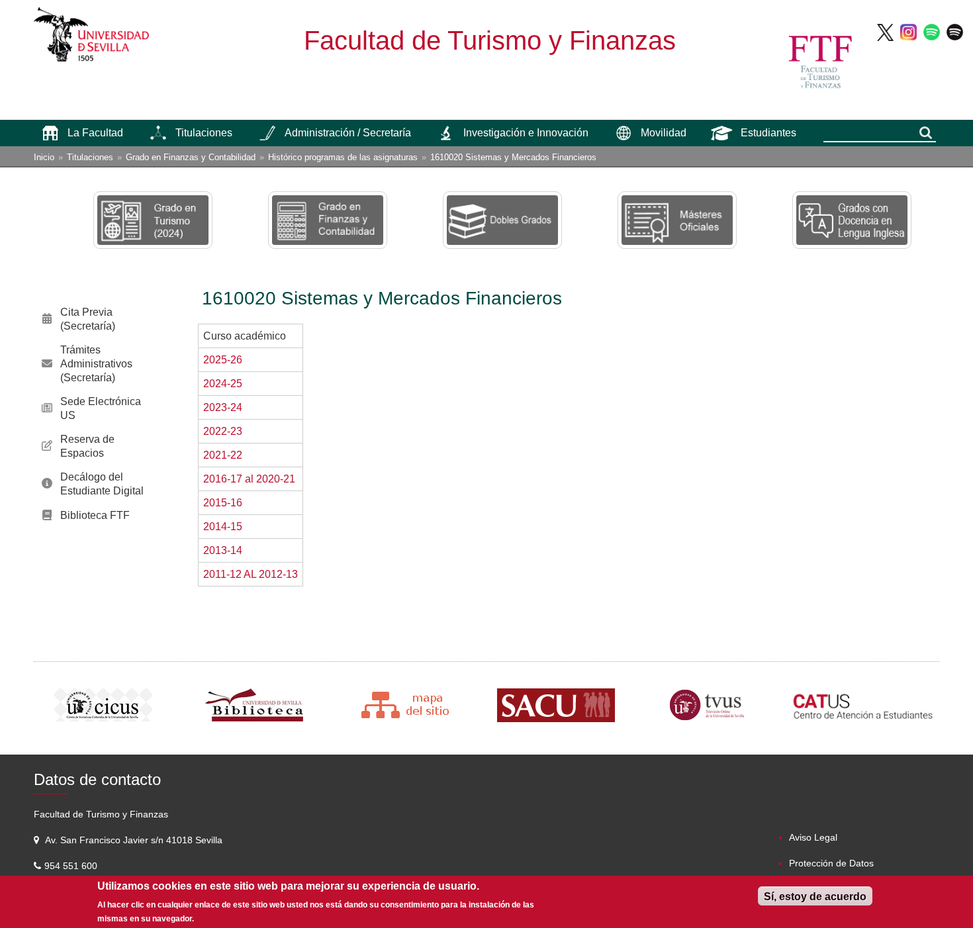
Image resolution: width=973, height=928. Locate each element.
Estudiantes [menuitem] (768, 132)
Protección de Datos (831, 863)
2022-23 (222, 431)
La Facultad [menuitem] (95, 132)
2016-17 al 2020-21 (249, 479)
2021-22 (222, 455)
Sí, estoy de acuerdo (815, 896)
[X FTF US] (885, 31)
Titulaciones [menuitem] (203, 132)
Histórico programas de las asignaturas (343, 157)
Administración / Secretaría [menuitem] (348, 132)
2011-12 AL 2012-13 (250, 574)
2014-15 (222, 526)
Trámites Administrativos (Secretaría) (96, 363)
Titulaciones (90, 157)
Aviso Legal (813, 837)
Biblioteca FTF (95, 515)
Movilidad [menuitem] (663, 132)
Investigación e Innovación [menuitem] (525, 132)
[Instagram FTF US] (908, 31)
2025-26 (222, 359)
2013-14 (222, 550)
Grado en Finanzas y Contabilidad (190, 157)
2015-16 (222, 502)
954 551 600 (72, 865)
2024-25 (222, 383)
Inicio (44, 157)
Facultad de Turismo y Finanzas (490, 40)
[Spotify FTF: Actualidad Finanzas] (955, 31)
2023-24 (222, 407)
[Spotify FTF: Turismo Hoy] (931, 31)
